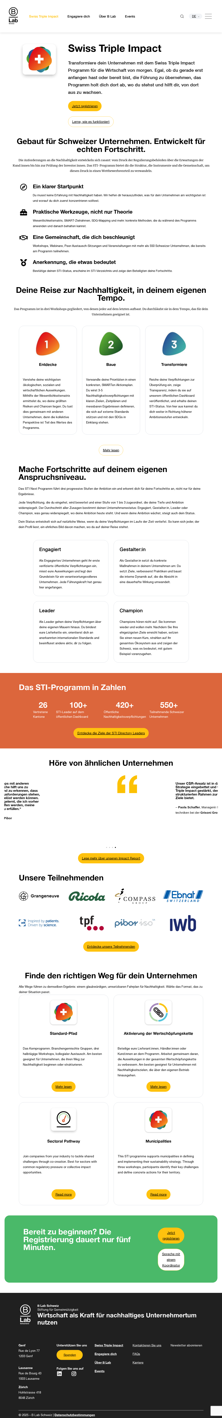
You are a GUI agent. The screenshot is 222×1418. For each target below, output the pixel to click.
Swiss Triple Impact (43, 16)
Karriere (138, 1362)
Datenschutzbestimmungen (74, 1415)
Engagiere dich (78, 16)
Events (130, 16)
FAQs (136, 1354)
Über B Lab (107, 16)
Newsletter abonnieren (186, 1345)
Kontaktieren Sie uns (147, 1345)
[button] (6, 807)
